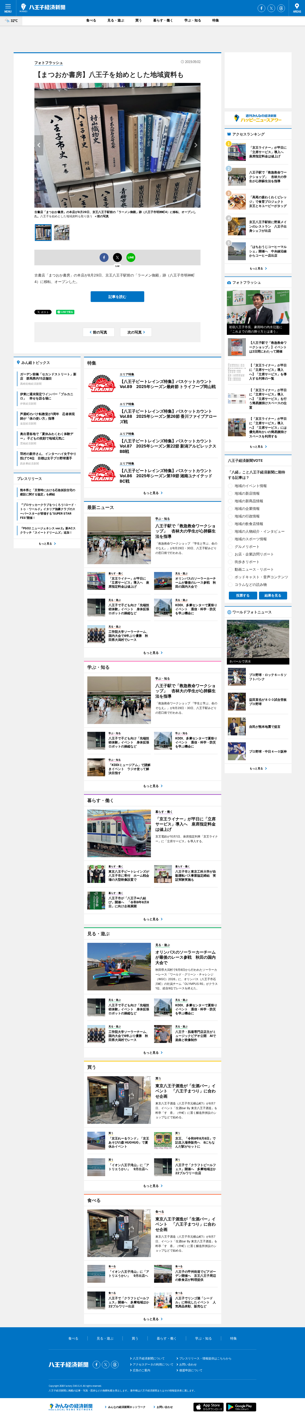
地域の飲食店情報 (249, 524)
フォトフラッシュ (48, 62)
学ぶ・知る (192, 20)
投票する (243, 595)
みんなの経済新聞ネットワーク (70, 1407)
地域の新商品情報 (249, 501)
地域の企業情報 (247, 508)
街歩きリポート (247, 562)
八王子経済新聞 (42, 7)
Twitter (271, 8)
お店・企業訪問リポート (254, 554)
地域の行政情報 (247, 516)
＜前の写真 (101, 216)
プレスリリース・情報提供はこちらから (205, 1358)
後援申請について (191, 1370)
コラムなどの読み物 (251, 584)
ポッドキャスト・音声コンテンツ (261, 577)
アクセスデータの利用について (153, 1364)
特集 (215, 20)
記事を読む (117, 296)
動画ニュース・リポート (254, 569)
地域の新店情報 (247, 493)
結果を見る (273, 595)
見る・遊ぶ (115, 20)
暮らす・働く (163, 20)
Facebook (261, 8)
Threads (281, 8)
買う (138, 20)
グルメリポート (247, 546)
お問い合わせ (188, 1364)
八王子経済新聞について (149, 1358)
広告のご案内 (141, 1370)
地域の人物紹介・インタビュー (260, 531)
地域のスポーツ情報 (251, 539)
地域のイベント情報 (251, 486)
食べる (91, 20)
